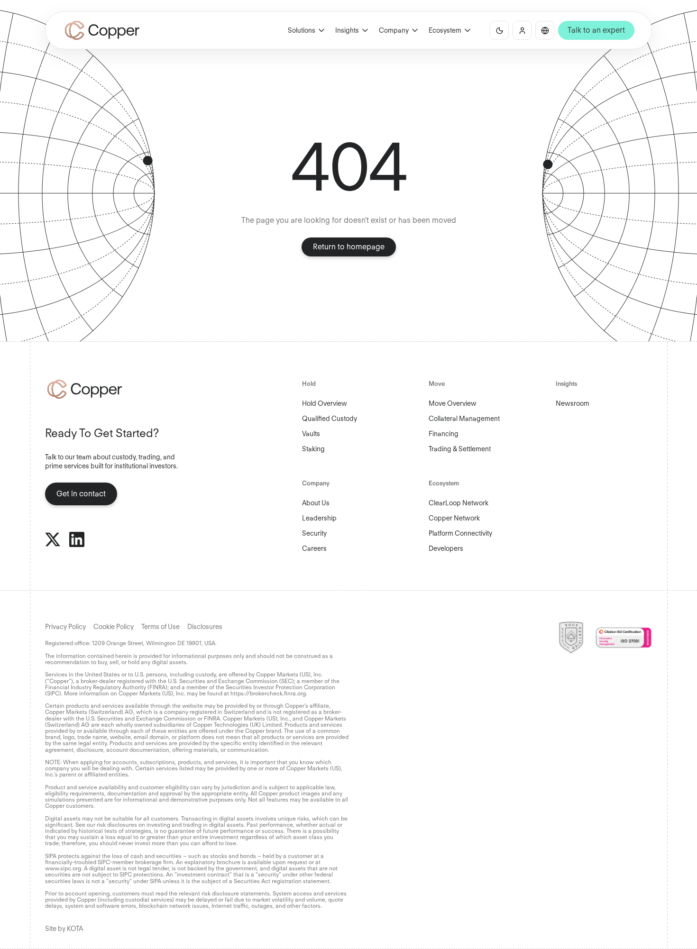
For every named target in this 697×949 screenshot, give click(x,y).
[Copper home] (116, 389)
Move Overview (453, 403)
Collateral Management (464, 418)
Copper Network (454, 518)
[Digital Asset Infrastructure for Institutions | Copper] (102, 30)
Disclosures (204, 626)
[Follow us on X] (52, 539)
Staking (313, 449)
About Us (316, 503)
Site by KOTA (64, 928)
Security (314, 533)
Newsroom (572, 403)
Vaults (311, 434)
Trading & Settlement (460, 449)
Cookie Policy (113, 626)
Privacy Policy (65, 626)
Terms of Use (160, 626)
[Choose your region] (544, 30)
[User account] (522, 30)
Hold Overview (324, 403)
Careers (314, 548)
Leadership (319, 518)
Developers (446, 548)
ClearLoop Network (458, 503)
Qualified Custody (329, 418)
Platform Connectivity (460, 533)
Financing (444, 434)
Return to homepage (349, 246)
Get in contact (81, 493)
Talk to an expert (596, 30)
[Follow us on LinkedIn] (76, 539)
